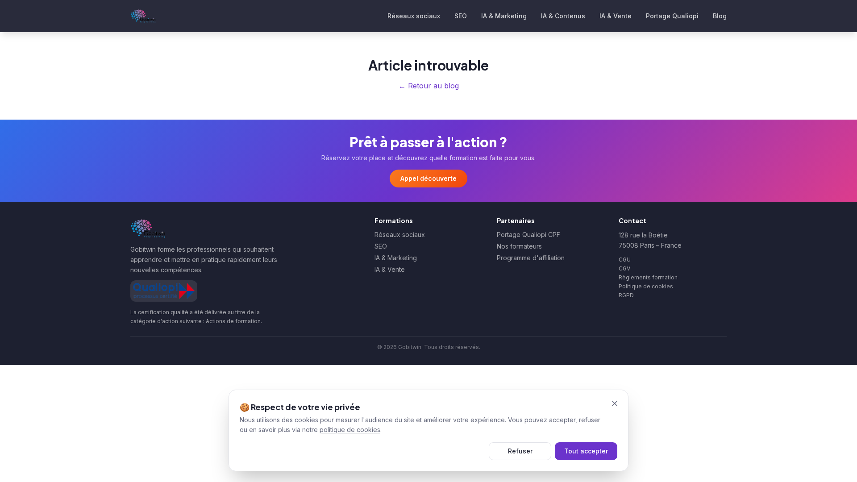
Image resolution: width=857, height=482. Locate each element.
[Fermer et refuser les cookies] (614, 403)
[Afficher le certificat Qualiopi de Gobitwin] (163, 291)
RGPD (626, 295)
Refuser (520, 451)
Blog (720, 16)
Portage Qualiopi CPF (528, 234)
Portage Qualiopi (672, 16)
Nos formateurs (519, 246)
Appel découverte (428, 178)
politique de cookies (350, 429)
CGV (624, 268)
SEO (460, 16)
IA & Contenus (563, 16)
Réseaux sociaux (413, 16)
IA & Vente (615, 16)
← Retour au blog (429, 85)
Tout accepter (586, 451)
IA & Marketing (504, 16)
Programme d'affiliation (531, 258)
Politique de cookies (646, 286)
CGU (625, 259)
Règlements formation (648, 277)
